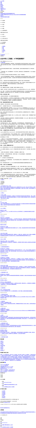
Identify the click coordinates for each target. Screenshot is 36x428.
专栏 (7, 16)
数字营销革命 (4, 248)
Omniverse (2, 215)
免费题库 (24, 14)
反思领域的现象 (5, 289)
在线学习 (1, 15)
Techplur (10, 382)
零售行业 (4, 316)
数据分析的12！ (5, 217)
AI (3, 179)
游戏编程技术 (4, 309)
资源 (2, 16)
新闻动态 (3, 392)
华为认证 (11, 14)
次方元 (22, 413)
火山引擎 (24, 413)
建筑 (3, 210)
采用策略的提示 (5, 302)
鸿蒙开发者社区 (11, 384)
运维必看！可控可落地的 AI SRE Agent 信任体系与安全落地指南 (22, 359)
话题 (3, 48)
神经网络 (4, 246)
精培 (7, 386)
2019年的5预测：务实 (7, 295)
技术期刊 (3, 50)
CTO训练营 (12, 386)
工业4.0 (3, 233)
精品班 (1, 4)
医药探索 (4, 226)
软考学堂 (13, 13)
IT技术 (17, 14)
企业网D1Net (16, 413)
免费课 (1, 6)
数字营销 (4, 255)
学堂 (1, 3)
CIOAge (6, 382)
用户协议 (3, 396)
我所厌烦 (3, 331)
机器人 (4, 287)
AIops (3, 202)
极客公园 (4, 413)
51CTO (3, 382)
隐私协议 (3, 397)
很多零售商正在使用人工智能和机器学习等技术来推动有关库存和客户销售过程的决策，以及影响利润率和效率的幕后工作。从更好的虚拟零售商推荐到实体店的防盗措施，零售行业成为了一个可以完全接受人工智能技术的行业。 (18, 318)
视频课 (1, 13)
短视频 (8, 13)
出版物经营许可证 (7, 407)
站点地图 (3, 393)
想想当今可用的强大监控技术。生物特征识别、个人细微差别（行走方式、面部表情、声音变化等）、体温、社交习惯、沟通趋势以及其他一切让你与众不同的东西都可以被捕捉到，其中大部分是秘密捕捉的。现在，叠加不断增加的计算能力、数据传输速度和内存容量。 (18, 259)
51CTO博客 (4, 384)
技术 (7, 255)
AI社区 (3, 49)
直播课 (10, 13)
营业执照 (2, 407)
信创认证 (8, 14)
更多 (5, 362)
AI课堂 (4, 14)
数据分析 (1, 224)
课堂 (5, 16)
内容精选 (3, 46)
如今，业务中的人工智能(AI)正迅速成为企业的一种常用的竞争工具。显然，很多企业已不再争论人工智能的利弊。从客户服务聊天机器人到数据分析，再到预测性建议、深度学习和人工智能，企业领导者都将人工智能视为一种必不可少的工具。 (18, 188)
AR (3, 194)
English (3, 395)
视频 (3, 47)
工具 (7, 272)
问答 (4, 16)
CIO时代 (10, 178)
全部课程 (1, 14)
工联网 (2, 413)
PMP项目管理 (20, 14)
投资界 (19, 413)
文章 (1, 16)
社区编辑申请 (2, 54)
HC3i (8, 382)
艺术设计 (4, 265)
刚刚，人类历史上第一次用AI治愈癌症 (28, 355)
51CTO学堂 (4, 386)
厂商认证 (14, 14)
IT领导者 (4, 224)
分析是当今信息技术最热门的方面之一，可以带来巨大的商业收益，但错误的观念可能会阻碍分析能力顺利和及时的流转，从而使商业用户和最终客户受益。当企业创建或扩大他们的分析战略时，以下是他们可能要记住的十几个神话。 (18, 220)
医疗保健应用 (4, 324)
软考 (6, 14)
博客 (1, 2)
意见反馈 (3, 394)
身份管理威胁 (4, 257)
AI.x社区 (15, 384)
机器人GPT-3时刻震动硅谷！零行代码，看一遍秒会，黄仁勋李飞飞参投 (12, 354)
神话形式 (4, 294)
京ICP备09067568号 (7, 402)
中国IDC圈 (12, 413)
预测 (4, 301)
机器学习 (7, 246)
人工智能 (1, 179)
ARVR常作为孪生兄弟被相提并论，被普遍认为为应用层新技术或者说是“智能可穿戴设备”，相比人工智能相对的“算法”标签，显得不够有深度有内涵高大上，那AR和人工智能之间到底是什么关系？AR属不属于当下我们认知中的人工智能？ (17, 197)
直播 (8, 16)
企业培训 (1, 7)
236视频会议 (8, 413)
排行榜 (6, 13)
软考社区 (1, 5)
